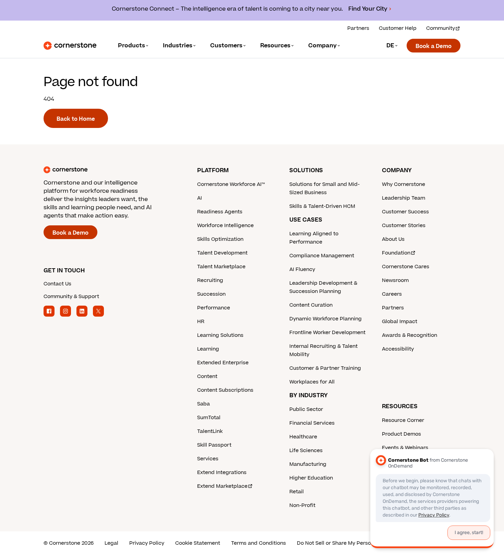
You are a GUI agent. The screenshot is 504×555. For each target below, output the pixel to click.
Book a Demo (434, 46)
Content (207, 376)
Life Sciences (306, 450)
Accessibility (398, 349)
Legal (111, 543)
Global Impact (399, 321)
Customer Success (405, 211)
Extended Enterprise (223, 362)
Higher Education (311, 478)
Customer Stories (403, 225)
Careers (392, 294)
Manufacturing (307, 464)
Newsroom (395, 280)
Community (440, 28)
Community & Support (71, 296)
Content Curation (311, 305)
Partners (358, 28)
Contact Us (57, 283)
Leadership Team (403, 198)
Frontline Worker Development (327, 332)
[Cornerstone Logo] (70, 46)
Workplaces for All (312, 382)
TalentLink (210, 431)
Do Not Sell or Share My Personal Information (353, 543)
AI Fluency (302, 269)
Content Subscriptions (225, 390)
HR (200, 321)
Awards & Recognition (409, 335)
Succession (211, 294)
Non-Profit (302, 505)
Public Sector (306, 409)
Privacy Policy (146, 543)
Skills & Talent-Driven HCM (322, 206)
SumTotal (208, 417)
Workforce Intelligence (225, 225)
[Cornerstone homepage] (109, 169)
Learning (208, 349)
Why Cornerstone (403, 184)
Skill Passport (214, 445)
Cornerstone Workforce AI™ (231, 184)
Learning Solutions (220, 335)
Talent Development (222, 253)
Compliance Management (321, 255)
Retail (296, 491)
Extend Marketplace (222, 486)
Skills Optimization (220, 239)
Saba (203, 404)
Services (207, 458)
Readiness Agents (219, 211)
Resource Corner (403, 420)
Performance (213, 307)
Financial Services (312, 423)
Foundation (396, 253)
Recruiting (210, 280)
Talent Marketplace (221, 266)
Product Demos (401, 434)
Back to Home (76, 119)
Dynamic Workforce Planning (325, 318)
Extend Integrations (222, 472)
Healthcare (303, 436)
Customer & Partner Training (325, 368)
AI (199, 198)
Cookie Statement (197, 543)
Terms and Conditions (258, 543)
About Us (393, 239)
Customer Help (398, 28)
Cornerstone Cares (405, 266)
